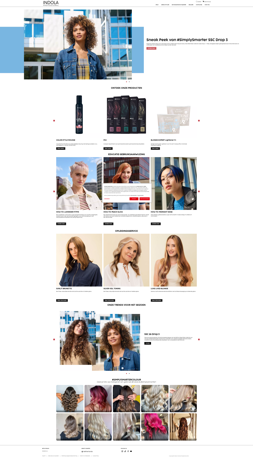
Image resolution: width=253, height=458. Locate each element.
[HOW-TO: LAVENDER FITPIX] (79, 191)
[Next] (198, 120)
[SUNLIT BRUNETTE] (79, 268)
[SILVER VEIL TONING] (126, 268)
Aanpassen (107, 198)
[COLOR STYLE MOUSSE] (79, 120)
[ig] (122, 451)
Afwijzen (134, 198)
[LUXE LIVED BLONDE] (174, 268)
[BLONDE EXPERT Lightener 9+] (174, 120)
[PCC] (126, 120)
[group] (126, 45)
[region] (127, 193)
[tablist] (126, 81)
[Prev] (54, 120)
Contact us (45, 451)
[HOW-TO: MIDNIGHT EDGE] (174, 191)
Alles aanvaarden (144, 198)
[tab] (126, 81)
